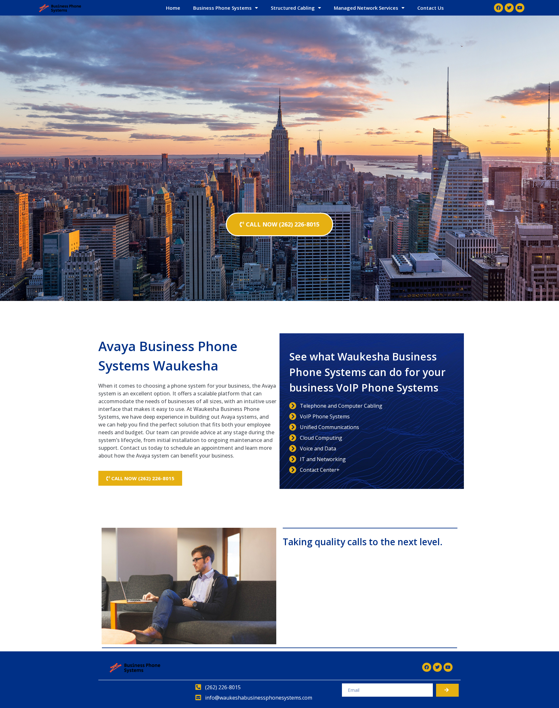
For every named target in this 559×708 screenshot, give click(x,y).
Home (173, 8)
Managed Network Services (366, 8)
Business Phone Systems (222, 8)
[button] (279, 224)
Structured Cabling (293, 8)
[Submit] (447, 690)
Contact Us (430, 8)
